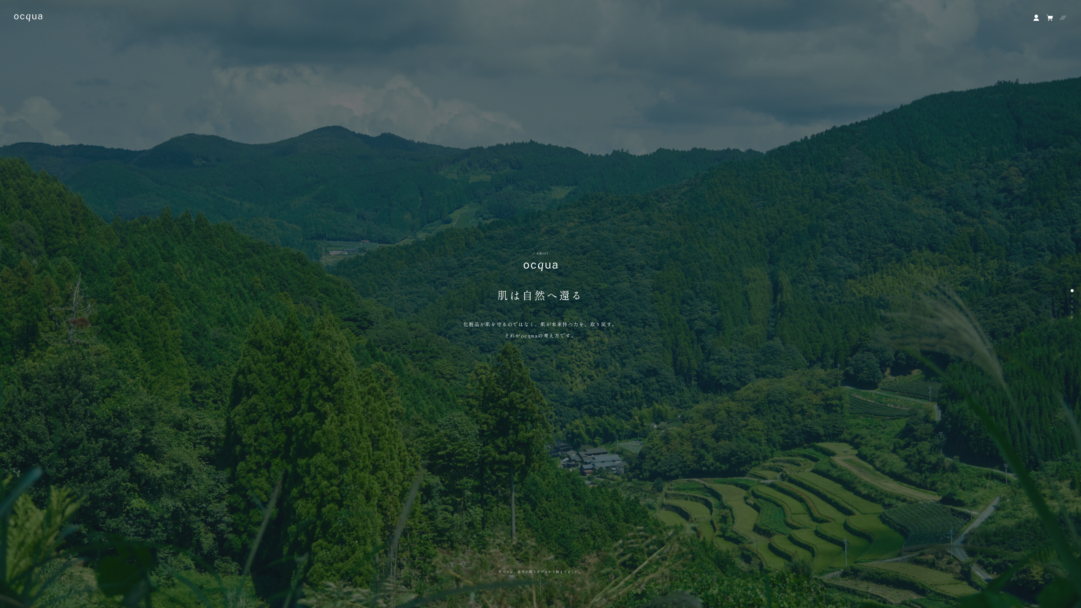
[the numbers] (1072, 307)
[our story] (1072, 296)
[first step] (1072, 317)
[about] (1072, 290)
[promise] (1072, 312)
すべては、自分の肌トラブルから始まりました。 (540, 571)
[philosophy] (1072, 301)
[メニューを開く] (1063, 17)
